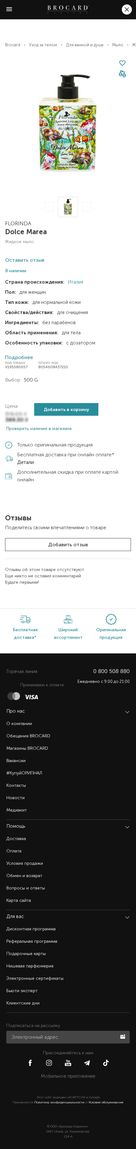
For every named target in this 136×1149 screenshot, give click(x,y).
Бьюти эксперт (22, 990)
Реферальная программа (31, 941)
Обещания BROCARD (28, 736)
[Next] (87, 207)
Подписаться (123, 1036)
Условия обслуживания (106, 1102)
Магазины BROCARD (27, 748)
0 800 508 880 (111, 671)
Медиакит (16, 810)
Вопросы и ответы (25, 888)
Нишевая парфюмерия (29, 966)
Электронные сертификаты (35, 978)
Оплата (14, 851)
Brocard (12, 44)
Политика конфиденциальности (59, 1102)
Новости (15, 797)
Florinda (18, 223)
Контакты (16, 785)
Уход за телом (43, 44)
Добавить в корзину (66, 409)
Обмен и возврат (24, 875)
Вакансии (16, 760)
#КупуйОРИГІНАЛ (24, 773)
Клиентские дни (23, 1003)
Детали (25, 462)
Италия (74, 282)
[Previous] (49, 207)
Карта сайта (18, 900)
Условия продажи (24, 863)
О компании (19, 723)
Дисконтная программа (31, 929)
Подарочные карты (26, 953)
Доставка (16, 838)
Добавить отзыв (68, 545)
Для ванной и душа (84, 44)
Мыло (117, 44)
